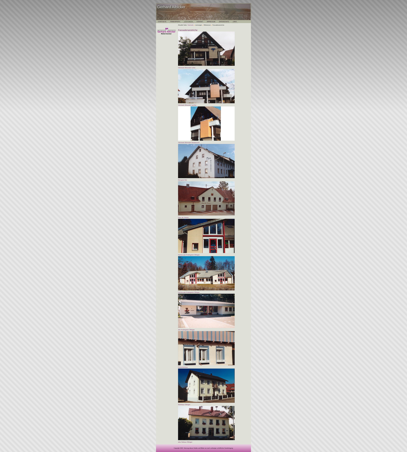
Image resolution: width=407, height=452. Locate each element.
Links (235, 21)
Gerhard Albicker (171, 7)
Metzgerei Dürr (182, 180)
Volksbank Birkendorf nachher (187, 105)
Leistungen (188, 21)
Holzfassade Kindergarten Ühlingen (189, 255)
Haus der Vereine (183, 217)
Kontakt (200, 21)
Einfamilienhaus (183, 367)
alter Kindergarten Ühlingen (186, 330)
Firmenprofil (175, 21)
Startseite (162, 21)
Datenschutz (224, 21)
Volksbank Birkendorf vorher (186, 68)
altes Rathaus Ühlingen (185, 442)
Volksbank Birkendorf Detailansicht (188, 142)
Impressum (211, 21)
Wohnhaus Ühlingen (184, 404)
